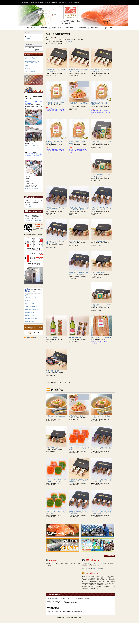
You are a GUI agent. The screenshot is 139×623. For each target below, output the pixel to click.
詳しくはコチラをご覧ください (33, 145)
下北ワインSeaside (30, 71)
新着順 (70, 41)
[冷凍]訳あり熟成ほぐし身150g (55, 103)
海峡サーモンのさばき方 (31, 318)
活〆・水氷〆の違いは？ (31, 315)
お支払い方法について (30, 298)
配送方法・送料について (31, 306)
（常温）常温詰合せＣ (98, 241)
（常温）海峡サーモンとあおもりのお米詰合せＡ (101, 142)
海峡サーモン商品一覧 (31, 58)
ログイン (29, 38)
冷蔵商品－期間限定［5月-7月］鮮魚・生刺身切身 (32, 62)
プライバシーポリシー (30, 303)
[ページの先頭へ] (109, 556)
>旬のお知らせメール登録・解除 (33, 220)
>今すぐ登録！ (28, 206)
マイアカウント (31, 36)
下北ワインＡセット (52, 337)
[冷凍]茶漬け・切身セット (54, 371)
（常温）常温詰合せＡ (98, 272)
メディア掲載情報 (29, 321)
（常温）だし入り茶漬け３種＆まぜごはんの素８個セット (78, 273)
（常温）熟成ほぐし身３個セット (78, 416)
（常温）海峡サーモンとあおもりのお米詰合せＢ (101, 305)
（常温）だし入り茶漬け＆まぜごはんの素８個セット (56, 242)
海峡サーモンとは (29, 312)
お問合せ (27, 295)
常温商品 (27, 68)
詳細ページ (96, 568)
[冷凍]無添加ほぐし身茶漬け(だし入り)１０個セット (78, 70)
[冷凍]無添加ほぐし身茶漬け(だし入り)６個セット (56, 70)
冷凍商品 (27, 65)
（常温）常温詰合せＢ (76, 241)
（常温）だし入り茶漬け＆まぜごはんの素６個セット (101, 208)
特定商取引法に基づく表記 (31, 309)
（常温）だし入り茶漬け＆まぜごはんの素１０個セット (78, 208)
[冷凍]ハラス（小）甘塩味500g (101, 337)
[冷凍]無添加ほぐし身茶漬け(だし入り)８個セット (101, 70)
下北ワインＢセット (75, 337)
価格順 (65, 41)
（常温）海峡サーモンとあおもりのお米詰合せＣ (101, 175)
